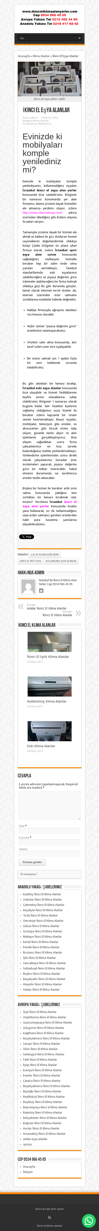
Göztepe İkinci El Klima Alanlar (42, 931)
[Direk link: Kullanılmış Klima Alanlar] (50, 687)
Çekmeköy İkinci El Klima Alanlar (43, 905)
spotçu (27, 1144)
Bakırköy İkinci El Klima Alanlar (42, 1112)
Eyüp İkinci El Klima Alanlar (40, 1065)
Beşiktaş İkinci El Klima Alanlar (42, 1102)
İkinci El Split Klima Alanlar (48, 657)
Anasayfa (24, 56)
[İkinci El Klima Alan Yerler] (49, 21)
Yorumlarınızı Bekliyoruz (37, 123)
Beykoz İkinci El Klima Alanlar (41, 973)
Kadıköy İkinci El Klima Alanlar (42, 894)
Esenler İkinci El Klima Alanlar (41, 1075)
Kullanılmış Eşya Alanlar (61, 561)
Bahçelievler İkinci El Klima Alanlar (45, 1118)
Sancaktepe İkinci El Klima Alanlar (44, 963)
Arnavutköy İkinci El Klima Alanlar (44, 1133)
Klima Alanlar (41, 56)
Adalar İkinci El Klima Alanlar (47, 607)
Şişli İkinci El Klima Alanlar (40, 1012)
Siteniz (23, 849)
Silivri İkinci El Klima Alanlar (40, 1049)
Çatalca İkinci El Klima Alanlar (42, 1080)
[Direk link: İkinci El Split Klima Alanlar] (50, 642)
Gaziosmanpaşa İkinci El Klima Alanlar (47, 1022)
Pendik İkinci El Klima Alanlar (41, 947)
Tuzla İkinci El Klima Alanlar (40, 915)
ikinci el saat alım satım (49, 1209)
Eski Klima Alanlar (41, 746)
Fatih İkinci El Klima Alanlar (40, 1059)
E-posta (24, 837)
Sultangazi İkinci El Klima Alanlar (43, 1054)
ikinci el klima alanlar (49, 1225)
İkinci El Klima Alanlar (57, 613)
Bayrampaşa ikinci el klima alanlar (45, 1107)
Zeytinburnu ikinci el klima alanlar (44, 1017)
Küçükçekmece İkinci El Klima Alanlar (46, 1038)
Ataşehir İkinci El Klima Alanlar (42, 984)
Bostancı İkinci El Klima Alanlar (42, 952)
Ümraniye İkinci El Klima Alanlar (43, 920)
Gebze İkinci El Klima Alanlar (41, 926)
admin (34, 117)
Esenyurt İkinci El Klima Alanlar (42, 1070)
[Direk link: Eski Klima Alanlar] (50, 731)
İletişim (28, 1172)
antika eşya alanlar (35, 1139)
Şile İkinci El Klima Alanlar (39, 958)
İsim (21, 826)
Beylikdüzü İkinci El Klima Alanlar (44, 1096)
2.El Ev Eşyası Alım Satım (45, 554)
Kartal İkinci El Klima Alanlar (40, 942)
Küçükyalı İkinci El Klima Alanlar (43, 910)
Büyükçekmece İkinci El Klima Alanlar (46, 1086)
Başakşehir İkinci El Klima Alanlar (44, 979)
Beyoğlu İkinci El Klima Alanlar (42, 1091)
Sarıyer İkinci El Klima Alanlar (41, 1043)
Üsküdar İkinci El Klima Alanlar (42, 899)
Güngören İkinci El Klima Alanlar (43, 1028)
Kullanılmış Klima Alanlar (47, 701)
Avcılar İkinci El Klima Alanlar (41, 1128)
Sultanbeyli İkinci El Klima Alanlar (44, 968)
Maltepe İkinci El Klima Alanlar (42, 936)
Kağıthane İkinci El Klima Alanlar (43, 1033)
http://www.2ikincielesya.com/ (42, 212)
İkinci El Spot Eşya (30, 561)
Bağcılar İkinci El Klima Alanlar (42, 1123)
